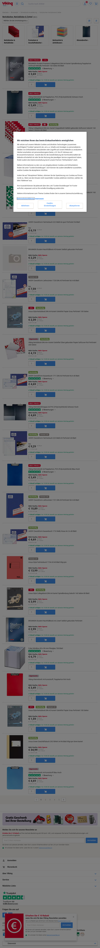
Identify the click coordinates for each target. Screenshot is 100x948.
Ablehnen (25, 206)
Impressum (39, 199)
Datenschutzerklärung (25, 199)
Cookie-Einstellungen (50, 204)
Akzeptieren (74, 206)
